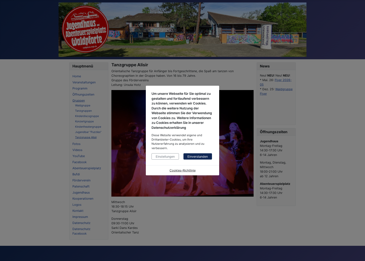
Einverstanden (197, 156)
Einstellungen (165, 156)
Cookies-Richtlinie (183, 170)
